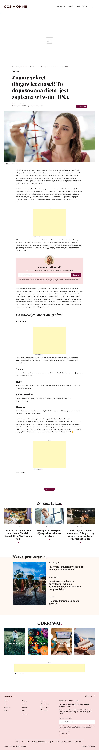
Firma (6, 701)
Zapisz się (76, 275)
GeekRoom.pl (91, 746)
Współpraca (7, 707)
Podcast (70, 6)
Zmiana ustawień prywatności (62, 742)
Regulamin (19, 742)
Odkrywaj (24, 701)
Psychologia (24, 707)
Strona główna (15, 66)
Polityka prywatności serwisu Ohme (37, 742)
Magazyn (60, 6)
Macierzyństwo (25, 714)
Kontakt (85, 6)
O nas (78, 6)
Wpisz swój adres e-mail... (65, 718)
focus (22, 472)
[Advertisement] (49, 222)
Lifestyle (22, 66)
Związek (23, 710)
